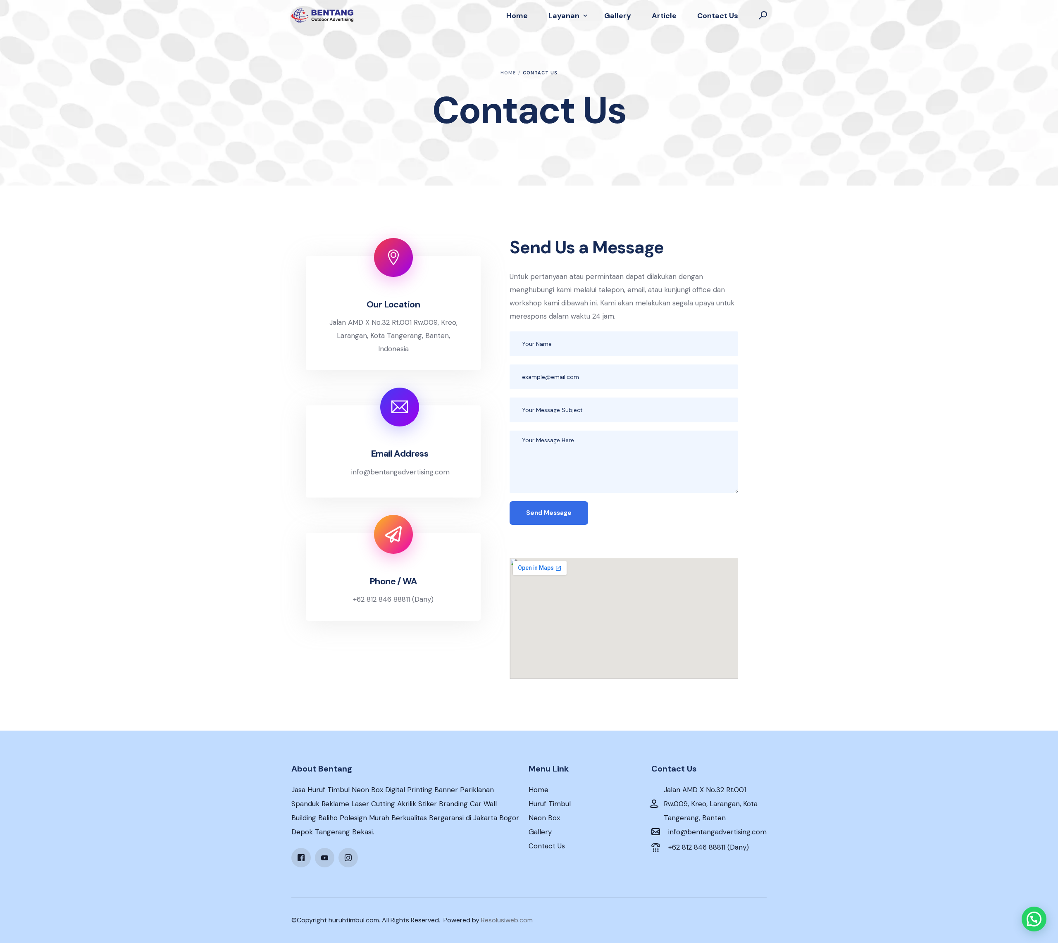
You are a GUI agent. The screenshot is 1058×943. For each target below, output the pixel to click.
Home (538, 789)
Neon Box (544, 817)
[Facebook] (301, 857)
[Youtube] (324, 857)
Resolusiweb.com (507, 920)
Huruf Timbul (550, 803)
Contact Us (547, 845)
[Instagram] (348, 857)
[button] (1034, 919)
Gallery (540, 831)
